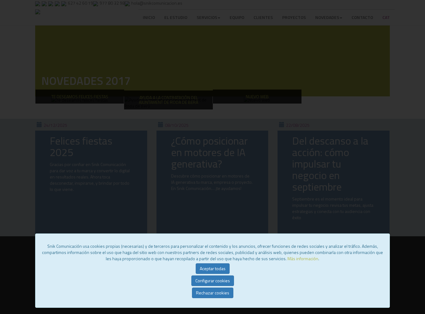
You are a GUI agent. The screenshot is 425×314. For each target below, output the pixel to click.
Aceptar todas (213, 268)
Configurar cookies (212, 280)
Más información (302, 258)
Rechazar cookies (212, 292)
